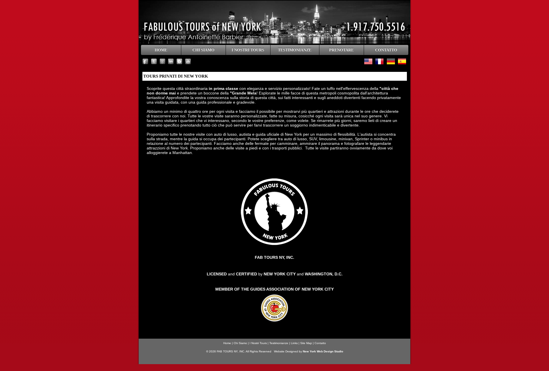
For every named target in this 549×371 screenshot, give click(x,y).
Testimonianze (278, 343)
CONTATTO (386, 50)
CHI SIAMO (203, 50)
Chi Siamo (240, 343)
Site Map (306, 343)
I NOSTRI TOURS (248, 50)
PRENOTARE (341, 50)
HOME (161, 50)
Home (227, 343)
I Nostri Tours (258, 343)
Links (294, 343)
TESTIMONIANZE (294, 50)
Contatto (320, 343)
